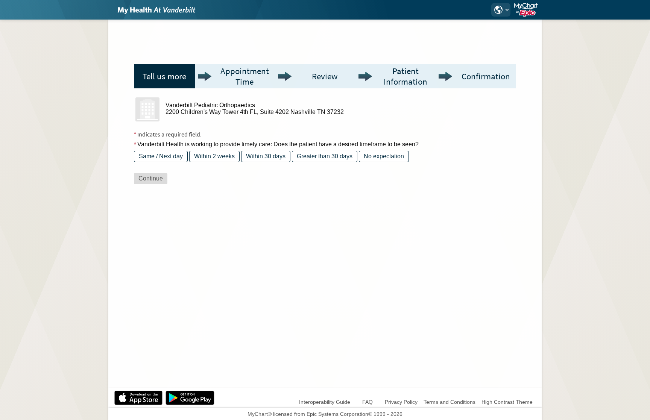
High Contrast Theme (507, 402)
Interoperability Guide (324, 402)
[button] (500, 10)
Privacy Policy (401, 402)
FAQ (367, 402)
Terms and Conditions (449, 402)
